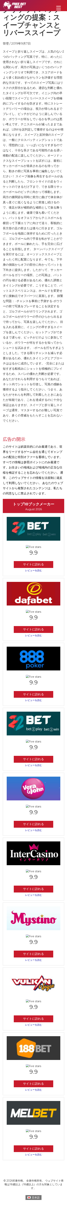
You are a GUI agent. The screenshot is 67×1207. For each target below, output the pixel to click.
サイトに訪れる (33, 564)
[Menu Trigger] (58, 8)
